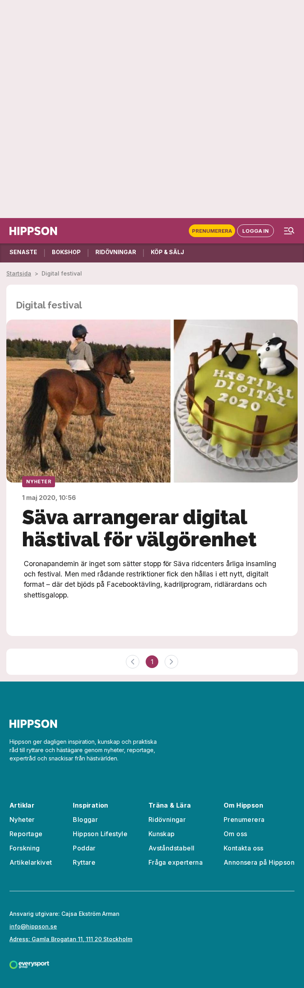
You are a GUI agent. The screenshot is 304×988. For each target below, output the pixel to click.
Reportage (26, 834)
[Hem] (33, 231)
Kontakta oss (244, 848)
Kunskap (161, 834)
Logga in (255, 231)
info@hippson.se (33, 926)
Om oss (235, 834)
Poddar (84, 848)
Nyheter (38, 481)
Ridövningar (167, 819)
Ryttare (84, 862)
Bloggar (85, 819)
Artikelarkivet (31, 862)
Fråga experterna (175, 862)
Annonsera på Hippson (259, 862)
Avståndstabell (171, 848)
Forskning (25, 848)
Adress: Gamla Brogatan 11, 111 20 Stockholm (71, 939)
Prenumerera (212, 231)
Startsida (18, 273)
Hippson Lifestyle (100, 834)
